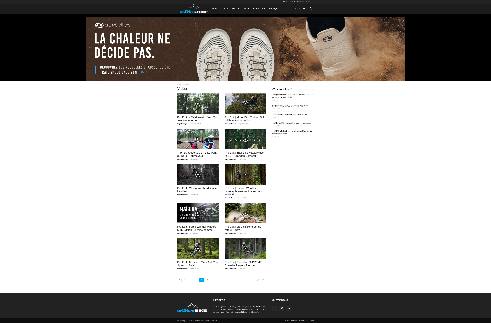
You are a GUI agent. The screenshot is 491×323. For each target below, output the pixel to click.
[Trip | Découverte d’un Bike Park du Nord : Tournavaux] (198, 139)
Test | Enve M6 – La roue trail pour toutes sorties (291, 123)
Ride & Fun (258, 9)
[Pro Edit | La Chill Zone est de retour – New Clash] (245, 213)
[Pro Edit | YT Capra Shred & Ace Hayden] (198, 174)
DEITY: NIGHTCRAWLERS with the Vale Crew (290, 106)
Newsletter (300, 2)
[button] (311, 9)
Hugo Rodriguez (182, 124)
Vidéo (308, 2)
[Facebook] (295, 9)
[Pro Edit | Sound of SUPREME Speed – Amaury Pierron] (245, 248)
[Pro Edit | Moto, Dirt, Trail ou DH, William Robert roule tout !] (245, 103)
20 (207, 280)
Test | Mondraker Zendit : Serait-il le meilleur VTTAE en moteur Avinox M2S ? (293, 96)
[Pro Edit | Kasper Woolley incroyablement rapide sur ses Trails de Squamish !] (245, 174)
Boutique (274, 9)
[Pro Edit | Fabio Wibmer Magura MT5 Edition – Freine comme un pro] (198, 213)
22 (218, 280)
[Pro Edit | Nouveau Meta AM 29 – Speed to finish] (198, 248)
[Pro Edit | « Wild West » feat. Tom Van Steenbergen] (198, 103)
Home (215, 9)
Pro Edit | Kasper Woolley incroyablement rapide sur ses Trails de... (243, 191)
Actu (223, 9)
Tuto (244, 9)
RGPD (285, 2)
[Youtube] (304, 9)
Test (234, 9)
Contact (292, 2)
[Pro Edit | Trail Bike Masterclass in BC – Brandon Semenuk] (245, 139)
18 (195, 280)
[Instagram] (299, 9)
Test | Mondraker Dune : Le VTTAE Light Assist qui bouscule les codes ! (292, 132)
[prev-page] (179, 280)
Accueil (179, 85)
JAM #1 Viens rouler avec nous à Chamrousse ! (291, 114)
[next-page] (224, 280)
